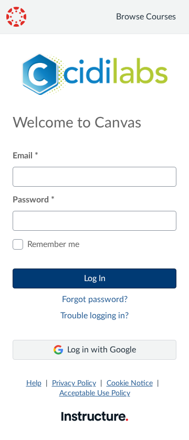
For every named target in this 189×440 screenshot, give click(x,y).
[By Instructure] (94, 416)
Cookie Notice (130, 383)
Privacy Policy (74, 383)
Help (33, 383)
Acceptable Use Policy (94, 393)
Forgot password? (95, 299)
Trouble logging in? (94, 316)
